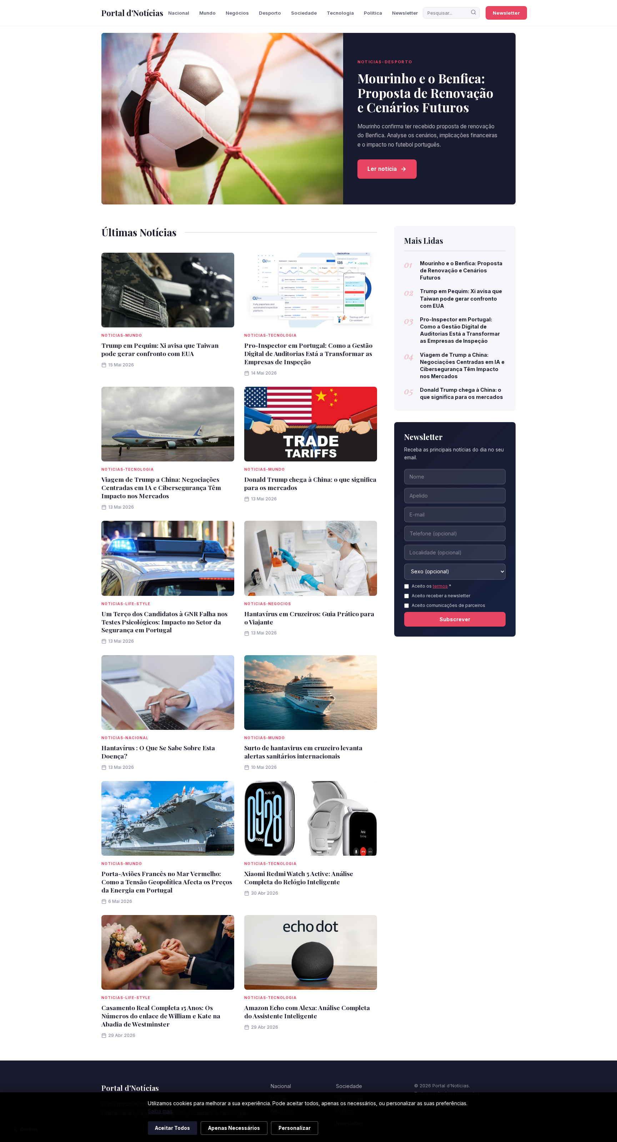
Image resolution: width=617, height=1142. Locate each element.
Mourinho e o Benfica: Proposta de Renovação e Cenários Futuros (425, 92)
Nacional (178, 13)
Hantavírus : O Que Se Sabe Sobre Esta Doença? (158, 751)
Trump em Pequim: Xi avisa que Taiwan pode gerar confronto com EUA (160, 349)
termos (440, 586)
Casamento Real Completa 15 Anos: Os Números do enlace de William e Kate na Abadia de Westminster (160, 1015)
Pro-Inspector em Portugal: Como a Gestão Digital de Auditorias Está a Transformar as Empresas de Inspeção (308, 353)
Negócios (237, 13)
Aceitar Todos (172, 1128)
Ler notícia (382, 168)
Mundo (207, 13)
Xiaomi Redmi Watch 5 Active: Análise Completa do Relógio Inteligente (298, 877)
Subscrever (455, 619)
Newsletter (405, 13)
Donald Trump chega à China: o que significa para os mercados (310, 483)
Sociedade (304, 13)
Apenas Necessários (234, 1128)
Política (373, 13)
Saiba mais (160, 1111)
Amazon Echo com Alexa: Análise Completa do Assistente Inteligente (307, 1011)
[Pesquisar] (473, 13)
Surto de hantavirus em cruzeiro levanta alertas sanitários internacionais (303, 751)
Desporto (270, 13)
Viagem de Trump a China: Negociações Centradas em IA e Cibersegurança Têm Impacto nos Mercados (161, 487)
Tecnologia (340, 13)
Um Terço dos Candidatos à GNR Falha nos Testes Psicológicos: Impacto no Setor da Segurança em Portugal (164, 621)
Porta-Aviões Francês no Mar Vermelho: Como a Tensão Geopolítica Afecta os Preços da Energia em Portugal (166, 881)
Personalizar (295, 1128)
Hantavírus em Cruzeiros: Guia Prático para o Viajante (309, 617)
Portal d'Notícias (132, 13)
